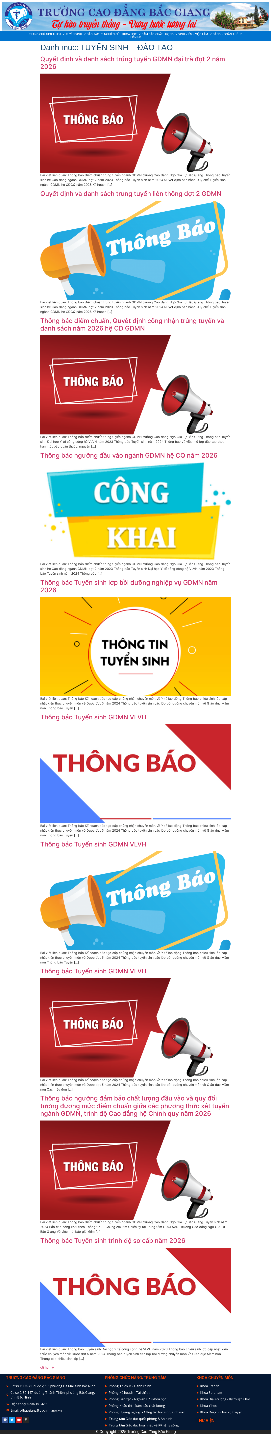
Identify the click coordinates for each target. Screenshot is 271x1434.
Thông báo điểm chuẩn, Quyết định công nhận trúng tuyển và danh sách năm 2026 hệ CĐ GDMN (132, 324)
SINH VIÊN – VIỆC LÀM (193, 34)
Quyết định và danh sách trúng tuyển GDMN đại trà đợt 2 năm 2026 (132, 62)
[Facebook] (5, 1420)
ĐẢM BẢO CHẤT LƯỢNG (157, 34)
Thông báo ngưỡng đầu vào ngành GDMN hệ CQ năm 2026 (128, 455)
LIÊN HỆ (135, 37)
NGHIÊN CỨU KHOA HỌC (120, 34)
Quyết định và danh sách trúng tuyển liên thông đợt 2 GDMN (130, 193)
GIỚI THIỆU (53, 34)
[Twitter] (12, 1420)
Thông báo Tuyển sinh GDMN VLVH (93, 717)
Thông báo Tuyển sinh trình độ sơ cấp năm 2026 (112, 1240)
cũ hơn (47, 1367)
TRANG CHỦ (37, 34)
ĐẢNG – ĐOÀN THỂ (225, 34)
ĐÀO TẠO (93, 34)
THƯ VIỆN (205, 1420)
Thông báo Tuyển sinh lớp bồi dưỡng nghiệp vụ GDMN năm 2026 (128, 586)
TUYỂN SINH (73, 34)
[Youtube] (19, 1420)
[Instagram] (26, 1420)
